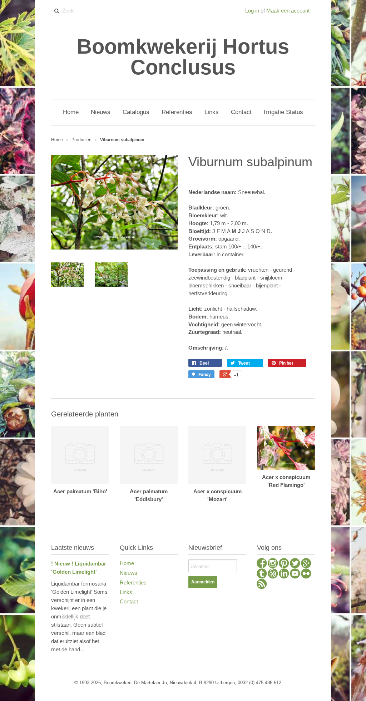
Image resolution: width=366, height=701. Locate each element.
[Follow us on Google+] (306, 564)
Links (126, 592)
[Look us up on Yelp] (273, 574)
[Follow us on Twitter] (295, 564)
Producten (81, 139)
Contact (129, 601)
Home (127, 563)
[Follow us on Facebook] (262, 564)
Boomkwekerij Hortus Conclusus (183, 57)
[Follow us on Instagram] (273, 564)
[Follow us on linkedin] (284, 574)
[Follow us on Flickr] (306, 574)
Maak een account (288, 11)
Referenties (133, 582)
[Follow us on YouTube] (295, 574)
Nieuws (128, 573)
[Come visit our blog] (262, 574)
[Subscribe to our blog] (262, 585)
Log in (252, 11)
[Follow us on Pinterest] (284, 564)
